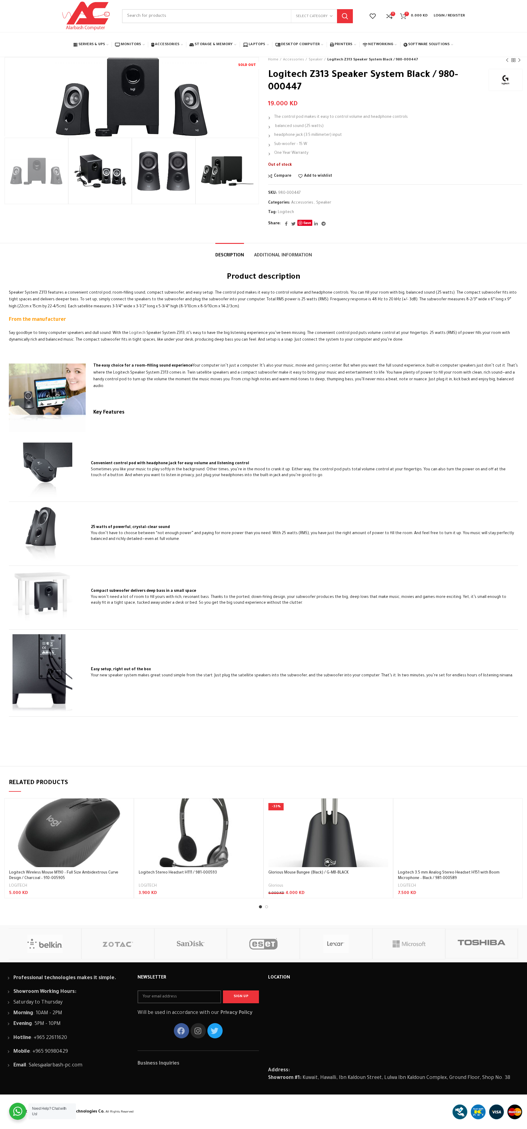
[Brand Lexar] (336, 943)
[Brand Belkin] (45, 943)
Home (273, 60)
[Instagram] (198, 1030)
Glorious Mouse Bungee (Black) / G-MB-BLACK (308, 873)
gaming (321, 366)
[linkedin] (316, 224)
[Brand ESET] (263, 943)
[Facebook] (286, 224)
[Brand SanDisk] (191, 943)
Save (307, 222)
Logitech (286, 212)
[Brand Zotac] (118, 943)
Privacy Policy (236, 1013)
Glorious (275, 886)
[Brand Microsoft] (409, 943)
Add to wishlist (318, 176)
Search (345, 16)
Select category (312, 17)
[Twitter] (293, 224)
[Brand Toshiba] (482, 943)
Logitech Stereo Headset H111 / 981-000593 (178, 873)
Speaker (316, 60)
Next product (519, 60)
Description (229, 255)
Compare (282, 176)
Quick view (124, 822)
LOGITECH (18, 886)
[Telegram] (324, 224)
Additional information (283, 255)
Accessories (293, 60)
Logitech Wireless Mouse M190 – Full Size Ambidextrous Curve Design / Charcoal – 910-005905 (63, 876)
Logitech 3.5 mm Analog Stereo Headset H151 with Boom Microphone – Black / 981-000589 (449, 876)
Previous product (507, 60)
